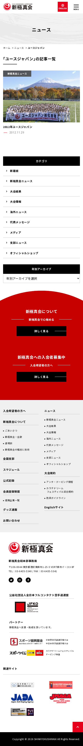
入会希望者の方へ (14, 411)
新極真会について (14, 422)
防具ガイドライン (56, 498)
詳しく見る (41, 331)
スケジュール (11, 469)
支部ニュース (18, 243)
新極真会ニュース (21, 181)
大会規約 (50, 473)
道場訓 (8, 443)
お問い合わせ (11, 520)
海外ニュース (18, 212)
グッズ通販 (10, 509)
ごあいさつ (11, 430)
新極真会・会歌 (13, 436)
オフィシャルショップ (24, 253)
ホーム (6, 47)
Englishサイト (54, 507)
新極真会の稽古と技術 (17, 449)
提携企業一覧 (12, 500)
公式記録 (8, 480)
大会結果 (15, 191)
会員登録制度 (11, 491)
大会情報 (15, 201)
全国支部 (8, 459)
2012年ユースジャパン (17, 127)
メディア (15, 232)
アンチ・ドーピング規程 (59, 481)
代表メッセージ (20, 222)
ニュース (19, 47)
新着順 (14, 171)
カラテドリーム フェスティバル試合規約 (58, 489)
